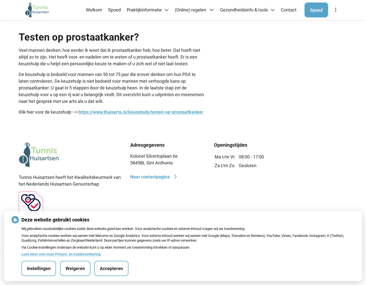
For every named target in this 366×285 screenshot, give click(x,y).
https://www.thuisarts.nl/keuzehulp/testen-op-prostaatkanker (140, 112)
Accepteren (111, 268)
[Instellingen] (335, 10)
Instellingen (39, 268)
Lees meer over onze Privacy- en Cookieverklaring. (61, 254)
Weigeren (75, 268)
